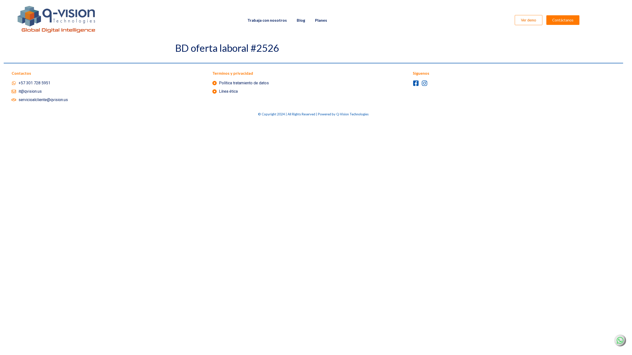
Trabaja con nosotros (267, 20)
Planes (321, 20)
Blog (301, 20)
